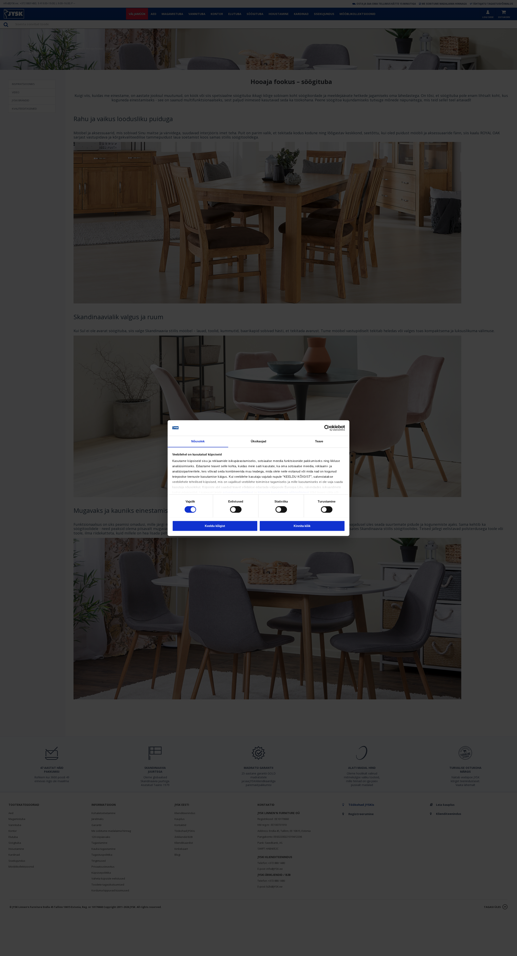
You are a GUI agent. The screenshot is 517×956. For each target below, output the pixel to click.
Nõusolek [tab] (198, 441)
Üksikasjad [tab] (258, 441)
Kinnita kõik (302, 526)
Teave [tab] (319, 441)
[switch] (236, 509)
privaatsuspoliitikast (238, 492)
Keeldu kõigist (215, 526)
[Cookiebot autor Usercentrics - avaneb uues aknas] (327, 428)
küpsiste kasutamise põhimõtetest (283, 492)
